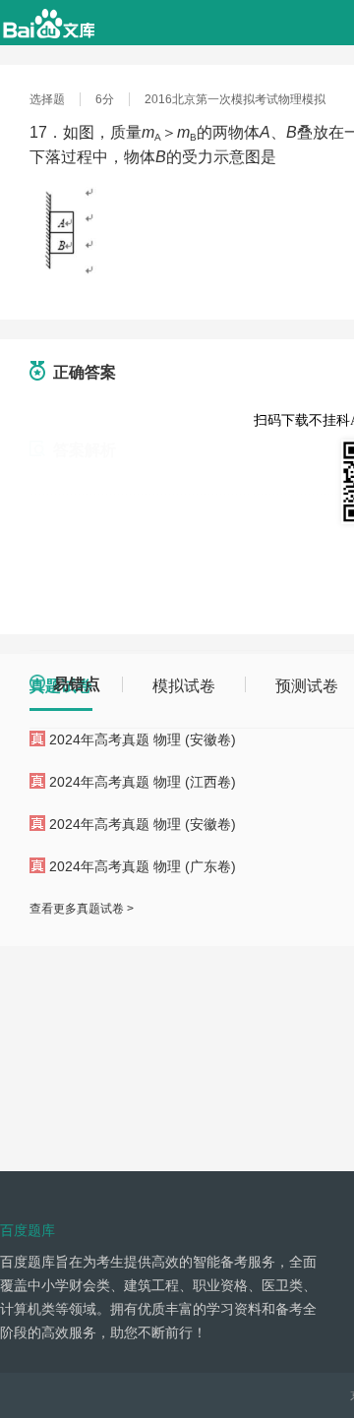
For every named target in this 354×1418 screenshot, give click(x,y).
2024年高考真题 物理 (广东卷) (142, 866)
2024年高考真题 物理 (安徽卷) (142, 739)
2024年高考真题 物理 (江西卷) (142, 782)
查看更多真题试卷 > (82, 909)
